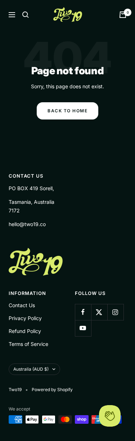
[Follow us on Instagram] (115, 312)
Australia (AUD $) (31, 369)
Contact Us (22, 305)
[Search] (25, 14)
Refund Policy (25, 331)
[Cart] (122, 14)
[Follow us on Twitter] (99, 312)
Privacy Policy (25, 318)
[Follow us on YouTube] (83, 328)
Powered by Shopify (52, 389)
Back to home (67, 110)
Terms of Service (28, 344)
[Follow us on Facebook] (83, 312)
